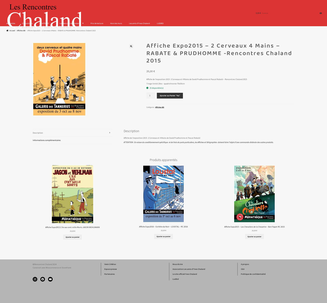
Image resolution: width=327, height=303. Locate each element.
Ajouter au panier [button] (72, 237)
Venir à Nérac (110, 264)
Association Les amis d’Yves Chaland (189, 269)
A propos (245, 264)
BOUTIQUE (44, 23)
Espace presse (110, 269)
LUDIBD (160, 23)
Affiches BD (159, 107)
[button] (131, 46)
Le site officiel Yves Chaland (185, 274)
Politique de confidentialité (253, 274)
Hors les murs (116, 23)
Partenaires (109, 274)
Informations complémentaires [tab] (47, 140)
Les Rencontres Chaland (69, 23)
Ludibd (176, 279)
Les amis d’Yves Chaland (139, 23)
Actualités (10, 23)
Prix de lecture (97, 23)
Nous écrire (178, 264)
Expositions (27, 23)
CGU (242, 269)
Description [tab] (38, 133)
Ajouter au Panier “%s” (170, 95)
